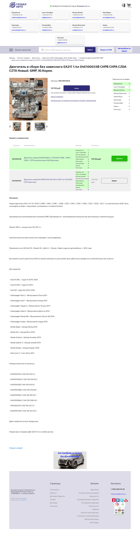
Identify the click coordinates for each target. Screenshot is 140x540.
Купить (119, 158)
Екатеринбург (46, 25)
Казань (105, 25)
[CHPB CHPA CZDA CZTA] (28, 126)
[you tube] (126, 500)
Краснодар (15, 25)
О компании (54, 490)
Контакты (54, 506)
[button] (10, 126)
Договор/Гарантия (57, 496)
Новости (53, 493)
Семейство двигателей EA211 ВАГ (91, 58)
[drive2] (114, 500)
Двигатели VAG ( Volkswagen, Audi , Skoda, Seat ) (59, 58)
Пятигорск (60, 37)
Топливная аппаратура (90, 503)
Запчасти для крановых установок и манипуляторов (88, 514)
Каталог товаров (24, 58)
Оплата (53, 499)
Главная (12, 58)
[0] (129, 5)
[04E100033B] (17, 126)
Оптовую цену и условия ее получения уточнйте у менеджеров (73, 100)
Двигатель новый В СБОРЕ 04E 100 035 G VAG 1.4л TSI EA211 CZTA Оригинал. (48, 180)
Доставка (53, 503)
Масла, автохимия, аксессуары (92, 520)
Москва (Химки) (77, 12)
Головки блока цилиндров (89, 493)
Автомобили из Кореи (124, 49)
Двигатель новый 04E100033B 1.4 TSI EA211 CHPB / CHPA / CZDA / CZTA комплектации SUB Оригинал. (47, 159)
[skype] (122, 500)
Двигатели (36, 58)
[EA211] (39, 126)
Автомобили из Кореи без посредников (70, 455)
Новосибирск (107, 12)
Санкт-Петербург (47, 12)
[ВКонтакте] (118, 500)
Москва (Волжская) (78, 25)
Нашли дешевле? (57, 97)
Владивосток (16, 12)
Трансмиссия (94, 506)
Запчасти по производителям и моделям (88, 497)
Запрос (76, 88)
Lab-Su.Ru (23, 500)
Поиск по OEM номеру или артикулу (57, 50)
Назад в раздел (16, 448)
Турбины (95, 509)
